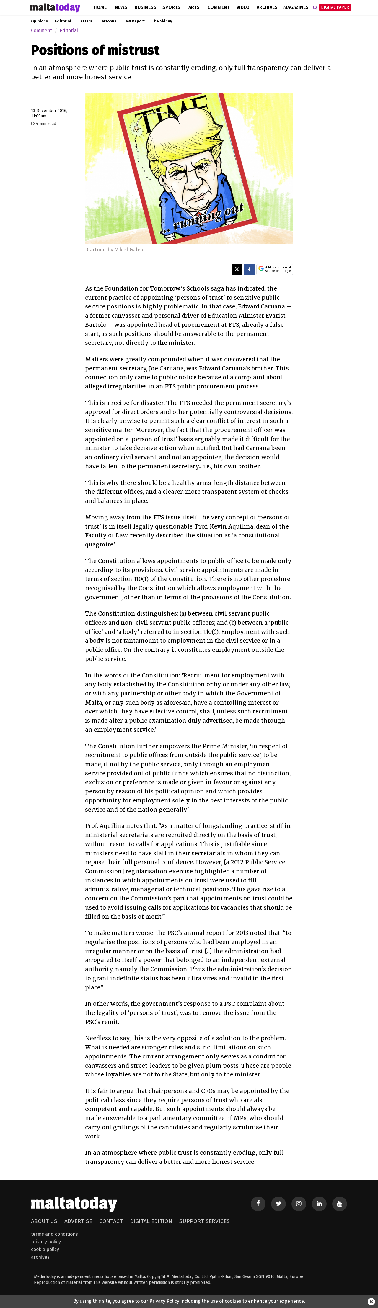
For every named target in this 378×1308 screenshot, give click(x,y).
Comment (219, 7)
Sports (171, 7)
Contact (111, 1221)
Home (100, 7)
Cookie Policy (45, 1249)
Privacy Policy (46, 1242)
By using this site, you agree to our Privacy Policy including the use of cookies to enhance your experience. (189, 1301)
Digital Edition (151, 1221)
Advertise (78, 1221)
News (121, 7)
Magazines (296, 7)
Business (146, 7)
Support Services (204, 1221)
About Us (44, 1221)
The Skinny (162, 21)
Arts (194, 7)
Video (243, 7)
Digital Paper (335, 7)
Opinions (39, 21)
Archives (267, 7)
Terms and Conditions (54, 1234)
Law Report (134, 21)
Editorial (63, 21)
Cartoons (107, 21)
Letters (85, 21)
